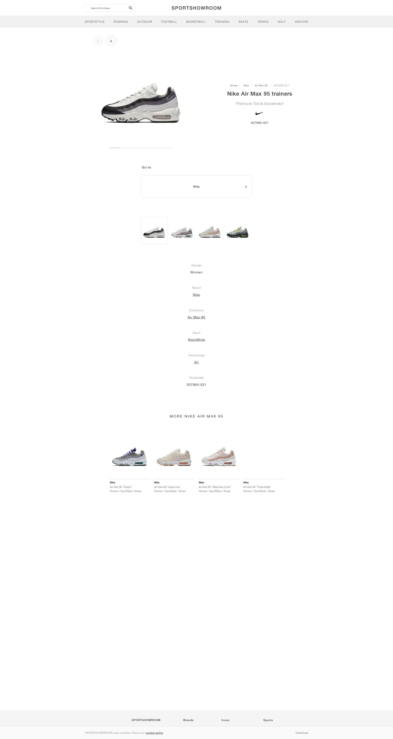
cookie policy (154, 732)
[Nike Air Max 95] (154, 230)
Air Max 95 (261, 85)
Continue (302, 732)
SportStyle (196, 339)
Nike (246, 85)
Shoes (234, 85)
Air (196, 362)
